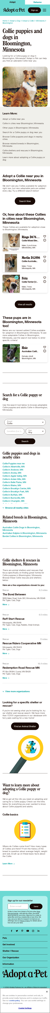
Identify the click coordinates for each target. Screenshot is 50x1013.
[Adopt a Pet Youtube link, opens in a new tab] (28, 931)
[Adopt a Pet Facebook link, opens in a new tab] (12, 931)
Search (25, 441)
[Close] (47, 992)
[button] (44, 236)
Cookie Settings (25, 1008)
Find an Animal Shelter (25, 726)
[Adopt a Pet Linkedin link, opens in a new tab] (38, 931)
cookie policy (14, 1001)
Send (36, 906)
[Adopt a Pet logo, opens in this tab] (25, 976)
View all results (25, 304)
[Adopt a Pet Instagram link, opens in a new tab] (33, 931)
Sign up (34, 10)
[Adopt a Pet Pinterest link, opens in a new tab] (23, 931)
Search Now (25, 201)
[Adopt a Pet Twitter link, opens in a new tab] (17, 931)
